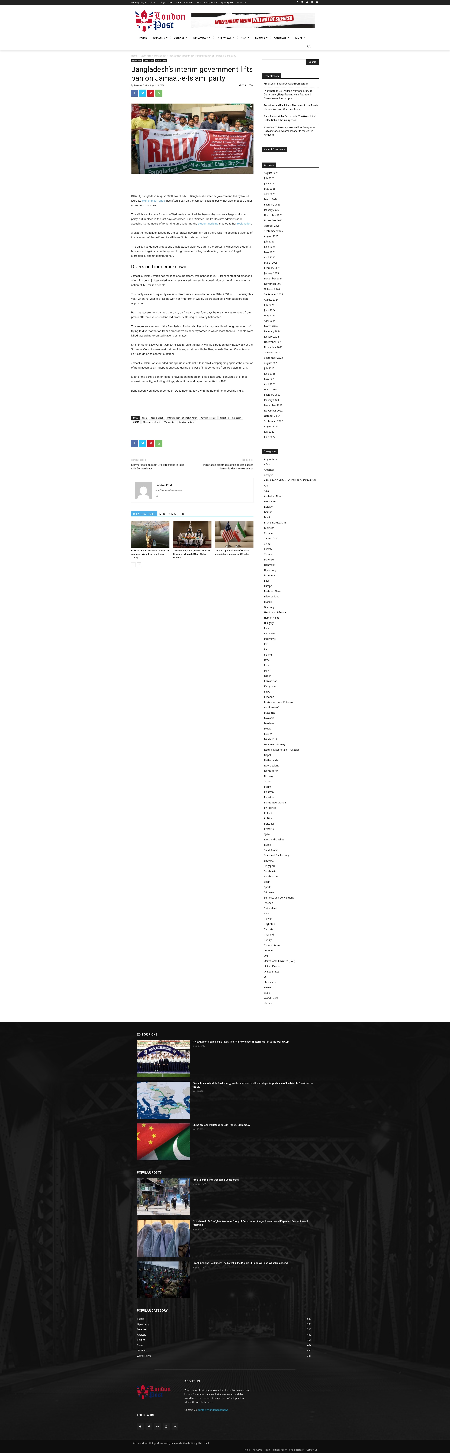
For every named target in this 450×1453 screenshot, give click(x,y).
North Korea (271, 770)
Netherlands (271, 760)
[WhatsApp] (158, 93)
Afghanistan (271, 459)
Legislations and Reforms (278, 702)
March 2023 (271, 389)
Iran (266, 644)
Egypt (267, 580)
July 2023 (269, 368)
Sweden (268, 903)
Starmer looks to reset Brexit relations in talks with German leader (157, 466)
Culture (268, 554)
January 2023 (271, 400)
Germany (269, 607)
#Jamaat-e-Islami (151, 422)
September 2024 (273, 294)
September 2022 (273, 421)
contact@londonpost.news (213, 1409)
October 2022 (272, 415)
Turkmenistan (272, 945)
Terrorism (269, 929)
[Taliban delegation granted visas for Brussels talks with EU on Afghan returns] (192, 534)
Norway (268, 776)
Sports (267, 887)
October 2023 (272, 352)
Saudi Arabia (271, 850)
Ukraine (268, 950)
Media (267, 728)
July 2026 (269, 178)
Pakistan (269, 792)
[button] (309, 46)
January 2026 (271, 209)
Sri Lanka (269, 892)
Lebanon (269, 697)
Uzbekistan (270, 982)
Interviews (270, 638)
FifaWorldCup (271, 596)
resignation (244, 223)
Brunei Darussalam (275, 522)
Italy (266, 665)
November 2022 (273, 410)
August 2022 (271, 426)
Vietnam (268, 987)
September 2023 (273, 357)
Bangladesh (160, 55)
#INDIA (136, 422)
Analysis (268, 475)
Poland (268, 813)
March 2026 (271, 199)
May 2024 (269, 315)
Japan (267, 670)
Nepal (267, 755)
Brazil (267, 517)
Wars (267, 992)
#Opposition (169, 422)
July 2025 (269, 241)
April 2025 (269, 257)
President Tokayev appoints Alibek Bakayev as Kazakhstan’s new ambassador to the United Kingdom (289, 131)
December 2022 (273, 405)
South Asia (146, 55)
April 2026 (269, 194)
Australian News (273, 496)
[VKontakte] (175, 1426)
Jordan (267, 675)
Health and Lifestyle (275, 612)
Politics (268, 818)
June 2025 (269, 246)
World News (161, 61)
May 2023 (269, 379)
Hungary (269, 623)
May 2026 (269, 188)
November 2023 (273, 347)
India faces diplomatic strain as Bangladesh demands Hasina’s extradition (228, 466)
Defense (269, 559)
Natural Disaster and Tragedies (282, 749)
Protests (269, 829)
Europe (268, 586)
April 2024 (269, 320)
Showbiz (269, 860)
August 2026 (271, 172)
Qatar (267, 834)
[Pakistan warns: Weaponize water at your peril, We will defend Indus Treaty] (150, 534)
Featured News (272, 591)
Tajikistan (269, 924)
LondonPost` (271, 707)
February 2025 (272, 268)
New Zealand (271, 765)
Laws (267, 691)
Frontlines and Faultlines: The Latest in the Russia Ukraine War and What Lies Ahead (291, 107)
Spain (267, 881)
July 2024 (269, 305)
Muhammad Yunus (153, 200)
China (267, 543)
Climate (268, 549)
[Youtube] (317, 3)
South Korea (271, 876)
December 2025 (273, 215)
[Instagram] (302, 3)
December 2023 (273, 342)
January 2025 (271, 273)
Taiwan (268, 918)
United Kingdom (273, 966)
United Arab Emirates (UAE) (279, 961)
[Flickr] (157, 1426)
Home (134, 55)
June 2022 (269, 437)
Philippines (270, 807)
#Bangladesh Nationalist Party (182, 417)
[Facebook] (297, 3)
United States (271, 971)
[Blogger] (140, 1426)
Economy (269, 575)
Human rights (271, 617)
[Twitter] (307, 3)
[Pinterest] (150, 93)
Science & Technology (276, 855)
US (265, 976)
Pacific (267, 786)
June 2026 (269, 183)
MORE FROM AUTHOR (171, 514)
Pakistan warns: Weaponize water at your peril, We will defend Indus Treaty (150, 554)
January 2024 (271, 336)
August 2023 (271, 363)
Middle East (270, 739)
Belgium (268, 506)
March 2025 (271, 262)
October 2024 (272, 289)
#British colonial (208, 417)
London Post (140, 85)
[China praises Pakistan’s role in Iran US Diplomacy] (163, 1141)
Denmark (269, 564)
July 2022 (269, 431)
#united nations (186, 422)
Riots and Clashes (274, 839)
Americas (269, 469)
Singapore (269, 866)
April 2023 (269, 384)
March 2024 (271, 326)
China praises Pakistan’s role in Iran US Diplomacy (221, 1125)
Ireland (268, 654)
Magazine (269, 712)
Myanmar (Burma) (274, 744)
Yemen (268, 1003)
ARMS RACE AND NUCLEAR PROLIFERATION (290, 480)
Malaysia (269, 718)
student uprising (208, 223)
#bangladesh (157, 417)
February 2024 (272, 331)
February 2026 (272, 204)
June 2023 (269, 373)
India (266, 628)
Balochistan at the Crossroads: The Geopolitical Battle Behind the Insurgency (290, 118)
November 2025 (273, 220)
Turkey (268, 939)
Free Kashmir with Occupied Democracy (286, 83)
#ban (144, 417)
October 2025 (272, 225)
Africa (267, 464)
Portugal (269, 823)
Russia (267, 844)
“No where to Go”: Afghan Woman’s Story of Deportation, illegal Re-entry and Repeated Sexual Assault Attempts (288, 94)
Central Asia (271, 538)
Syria (266, 913)
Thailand (269, 934)
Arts (266, 485)
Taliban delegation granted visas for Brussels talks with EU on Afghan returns (192, 554)
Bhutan (268, 512)
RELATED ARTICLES (144, 514)
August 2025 (271, 236)
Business (269, 527)
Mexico (268, 733)
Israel (267, 660)
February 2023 (272, 394)
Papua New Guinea (275, 802)
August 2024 (271, 299)
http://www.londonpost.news (169, 490)
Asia (266, 490)
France (268, 601)
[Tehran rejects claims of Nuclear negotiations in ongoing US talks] (234, 534)
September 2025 (273, 231)
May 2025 (269, 252)
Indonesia (269, 633)
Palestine (269, 797)
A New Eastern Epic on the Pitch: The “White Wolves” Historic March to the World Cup (241, 1041)
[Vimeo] (312, 3)
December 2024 (273, 278)
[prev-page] (133, 564)
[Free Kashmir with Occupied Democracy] (163, 1196)
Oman (267, 781)
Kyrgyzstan (270, 686)
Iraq (266, 649)
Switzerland (270, 908)
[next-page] (139, 564)
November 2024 (273, 283)
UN (266, 955)
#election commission (230, 417)
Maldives (269, 723)
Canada (268, 533)
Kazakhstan (270, 681)
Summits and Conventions (279, 897)
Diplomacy (270, 570)
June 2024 (269, 310)
